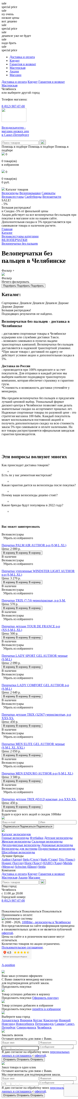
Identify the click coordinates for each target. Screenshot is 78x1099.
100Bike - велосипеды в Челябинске (46, 922)
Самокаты (48, 193)
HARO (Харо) (52, 863)
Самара (60, 1024)
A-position (8, 965)
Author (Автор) (12, 859)
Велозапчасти (51, 196)
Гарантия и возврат (23, 64)
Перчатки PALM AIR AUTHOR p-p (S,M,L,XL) (34, 545)
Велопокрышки (30, 193)
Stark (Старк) (49, 859)
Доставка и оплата (22, 57)
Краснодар (50, 1020)
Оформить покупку (45, 998)
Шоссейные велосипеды (18, 852)
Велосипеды (10, 193)
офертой (7, 933)
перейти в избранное (46, 1009)
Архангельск (10, 1020)
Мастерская (17, 67)
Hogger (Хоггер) (13, 863)
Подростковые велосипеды (56, 848)
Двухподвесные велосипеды (21, 845)
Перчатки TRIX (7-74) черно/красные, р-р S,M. (34, 600)
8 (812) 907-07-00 (13, 106)
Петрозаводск (44, 1024)
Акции (14, 71)
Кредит (15, 60)
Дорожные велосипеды (57, 845)
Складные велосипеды (47, 841)
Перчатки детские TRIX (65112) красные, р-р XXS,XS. (39, 799)
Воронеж (26, 1020)
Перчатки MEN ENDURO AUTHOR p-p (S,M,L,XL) (37, 773)
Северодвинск (26, 1027)
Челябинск (44, 1027)
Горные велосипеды (15, 838)
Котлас (38, 1020)
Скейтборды (33, 196)
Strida (42, 866)
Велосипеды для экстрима (19, 848)
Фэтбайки (36, 838)
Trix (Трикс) (67, 859)
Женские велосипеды (16, 841)
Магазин (15, 75)
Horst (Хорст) (33, 863)
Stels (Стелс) (31, 859)
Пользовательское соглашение (22, 947)
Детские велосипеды (58, 838)
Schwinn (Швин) (26, 866)
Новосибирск (25, 1024)
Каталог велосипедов (16, 834)
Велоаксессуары (13, 196)
